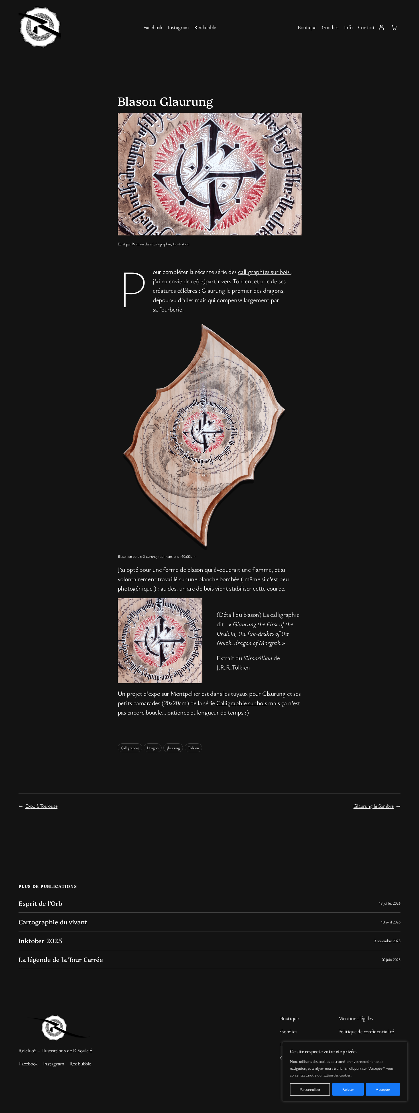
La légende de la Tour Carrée (61, 959)
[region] (345, 1072)
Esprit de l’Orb (40, 903)
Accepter (383, 1089)
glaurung (173, 747)
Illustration (181, 244)
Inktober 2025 (40, 940)
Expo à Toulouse (41, 805)
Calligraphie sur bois (241, 703)
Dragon (152, 747)
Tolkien (193, 747)
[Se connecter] (381, 27)
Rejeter (348, 1089)
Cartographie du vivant (53, 921)
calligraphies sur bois (264, 271)
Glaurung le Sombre (373, 805)
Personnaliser (310, 1089)
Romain (138, 244)
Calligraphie (161, 244)
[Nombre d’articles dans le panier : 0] (394, 27)
